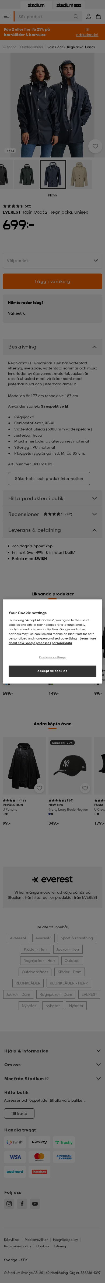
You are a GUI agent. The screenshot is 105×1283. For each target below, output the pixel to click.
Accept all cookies (52, 671)
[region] (53, 641)
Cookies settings (52, 657)
